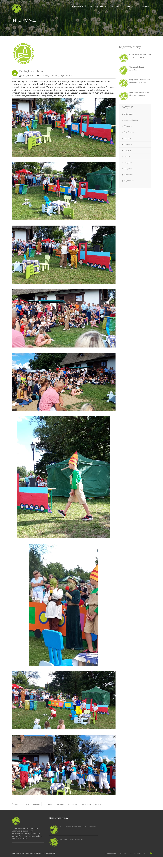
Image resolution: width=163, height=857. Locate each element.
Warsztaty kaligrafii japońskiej (136, 68)
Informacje (45, 75)
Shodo (127, 156)
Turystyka (128, 162)
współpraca (72, 804)
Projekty (55, 75)
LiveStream (129, 132)
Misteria (127, 138)
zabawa (98, 804)
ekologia (36, 804)
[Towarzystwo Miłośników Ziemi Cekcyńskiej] (16, 8)
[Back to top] (150, 853)
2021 (27, 804)
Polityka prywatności (138, 853)
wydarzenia (86, 804)
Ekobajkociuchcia (31, 71)
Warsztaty (128, 175)
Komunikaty (129, 126)
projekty (60, 804)
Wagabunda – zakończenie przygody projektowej (139, 81)
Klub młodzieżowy (131, 120)
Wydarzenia (66, 75)
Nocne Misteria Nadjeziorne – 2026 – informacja (140, 55)
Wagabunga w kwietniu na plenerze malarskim (139, 93)
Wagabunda (129, 168)
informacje (49, 804)
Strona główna (110, 853)
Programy (128, 144)
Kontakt (123, 853)
